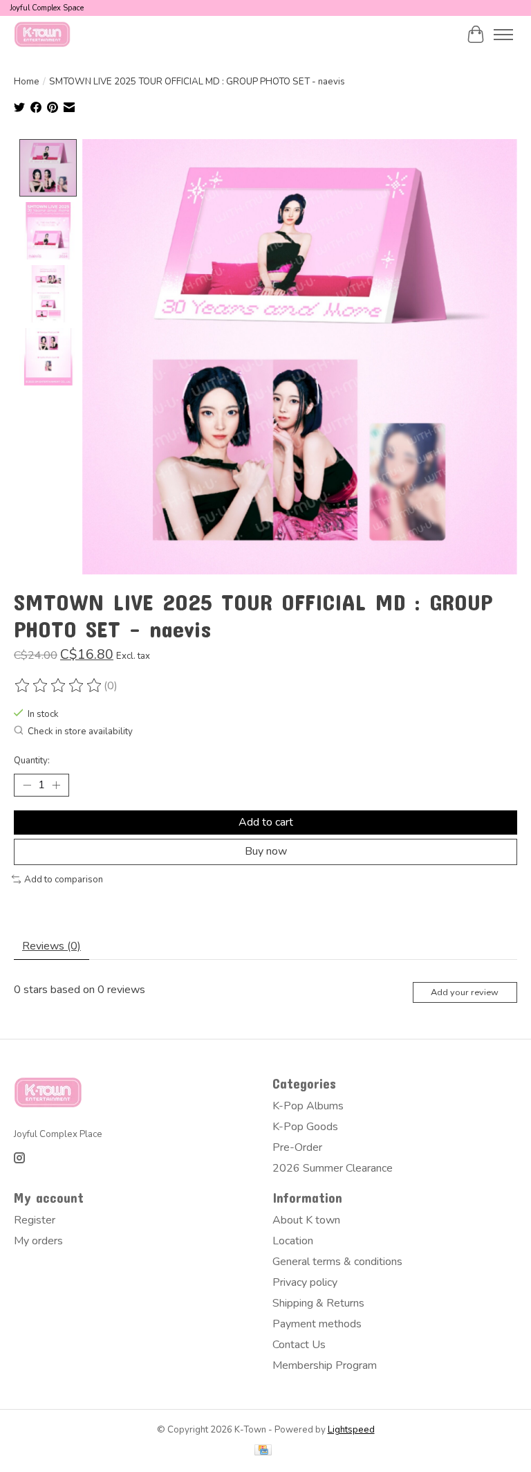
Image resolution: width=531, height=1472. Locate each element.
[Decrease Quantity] (27, 785)
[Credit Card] (263, 1451)
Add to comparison (63, 879)
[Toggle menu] (503, 34)
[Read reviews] (59, 686)
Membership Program (324, 1365)
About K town (306, 1220)
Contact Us (299, 1344)
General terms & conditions (337, 1261)
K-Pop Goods (305, 1126)
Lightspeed (351, 1430)
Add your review (465, 992)
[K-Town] (42, 34)
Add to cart (266, 822)
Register (34, 1220)
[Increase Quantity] (56, 785)
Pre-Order (297, 1147)
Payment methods (317, 1324)
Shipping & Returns (318, 1303)
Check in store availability (80, 732)
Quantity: (32, 760)
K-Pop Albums (308, 1106)
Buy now (266, 851)
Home (26, 81)
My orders (38, 1240)
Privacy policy (304, 1282)
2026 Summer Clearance (332, 1168)
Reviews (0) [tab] (51, 946)
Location (292, 1240)
